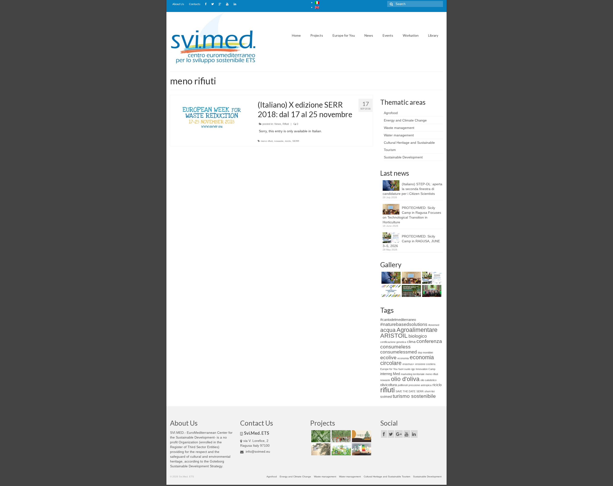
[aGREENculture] (340, 449)
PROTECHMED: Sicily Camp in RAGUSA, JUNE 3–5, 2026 (411, 241)
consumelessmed (398, 351)
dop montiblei (425, 352)
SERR (295, 141)
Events (388, 35)
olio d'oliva (405, 379)
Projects (316, 35)
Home (296, 35)
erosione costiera (425, 364)
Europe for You (344, 35)
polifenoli (403, 385)
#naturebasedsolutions (403, 324)
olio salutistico (428, 380)
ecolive (388, 357)
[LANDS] (320, 436)
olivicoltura (388, 385)
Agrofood (391, 113)
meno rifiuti (267, 141)
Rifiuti (286, 123)
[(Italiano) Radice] (361, 436)
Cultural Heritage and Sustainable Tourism (387, 476)
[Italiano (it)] (317, 2)
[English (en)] (317, 7)
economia (403, 358)
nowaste (279, 141)
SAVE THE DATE (405, 391)
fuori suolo (404, 369)
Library (433, 35)
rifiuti (387, 390)
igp (413, 369)
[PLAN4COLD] (361, 449)
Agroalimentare (417, 329)
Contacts (194, 4)
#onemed (433, 325)
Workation (411, 35)
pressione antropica (420, 385)
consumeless (395, 347)
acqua (388, 330)
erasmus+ (408, 364)
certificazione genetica (393, 342)
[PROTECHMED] (340, 436)
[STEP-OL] (320, 449)
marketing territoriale (413, 374)
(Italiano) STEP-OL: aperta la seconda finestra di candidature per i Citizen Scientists (412, 189)
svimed (386, 396)
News (368, 35)
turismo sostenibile (414, 396)
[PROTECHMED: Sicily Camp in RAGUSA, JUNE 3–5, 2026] (431, 278)
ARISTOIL (394, 335)
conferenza (429, 341)
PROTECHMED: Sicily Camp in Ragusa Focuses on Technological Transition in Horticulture (412, 215)
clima (411, 342)
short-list (430, 391)
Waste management (399, 128)
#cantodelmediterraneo (398, 320)
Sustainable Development (403, 157)
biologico (418, 336)
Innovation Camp (425, 369)
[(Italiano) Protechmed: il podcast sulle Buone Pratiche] (390, 291)
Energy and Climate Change (405, 120)
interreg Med (390, 374)
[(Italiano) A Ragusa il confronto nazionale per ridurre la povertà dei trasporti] (431, 291)
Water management (399, 135)
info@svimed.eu (257, 451)
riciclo (288, 141)
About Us (178, 4)
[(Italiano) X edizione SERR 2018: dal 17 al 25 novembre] (210, 119)
